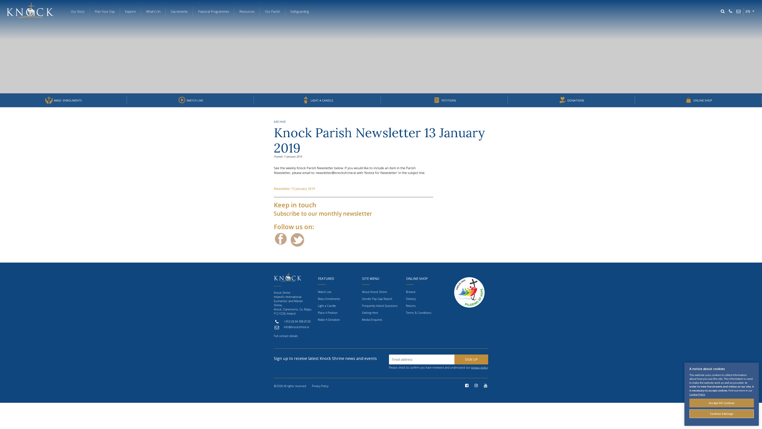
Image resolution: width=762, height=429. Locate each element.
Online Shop (702, 100)
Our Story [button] (77, 11)
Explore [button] (130, 11)
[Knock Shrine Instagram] (476, 385)
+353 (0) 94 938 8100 (297, 321)
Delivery (411, 299)
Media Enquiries (372, 320)
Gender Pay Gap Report (377, 299)
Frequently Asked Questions (380, 306)
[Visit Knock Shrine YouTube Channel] (485, 385)
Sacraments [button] (179, 11)
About (374, 292)
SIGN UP (471, 359)
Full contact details (286, 336)
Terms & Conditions (418, 313)
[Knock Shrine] (30, 10)
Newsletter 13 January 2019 (294, 188)
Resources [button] (247, 11)
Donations (575, 100)
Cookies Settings (721, 413)
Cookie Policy (697, 394)
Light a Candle (322, 100)
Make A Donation (329, 320)
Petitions (449, 100)
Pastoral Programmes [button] (213, 11)
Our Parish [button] (272, 11)
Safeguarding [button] (299, 11)
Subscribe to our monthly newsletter (323, 213)
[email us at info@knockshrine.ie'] (738, 11)
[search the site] (722, 11)
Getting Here (370, 313)
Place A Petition (328, 313)
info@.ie (296, 327)
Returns (411, 306)
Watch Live (195, 100)
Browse (411, 292)
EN (748, 11)
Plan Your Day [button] (105, 11)
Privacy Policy (320, 386)
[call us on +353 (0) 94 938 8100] (730, 11)
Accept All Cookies (722, 403)
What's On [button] (153, 11)
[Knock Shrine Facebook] (467, 385)
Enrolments (68, 100)
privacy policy (479, 367)
